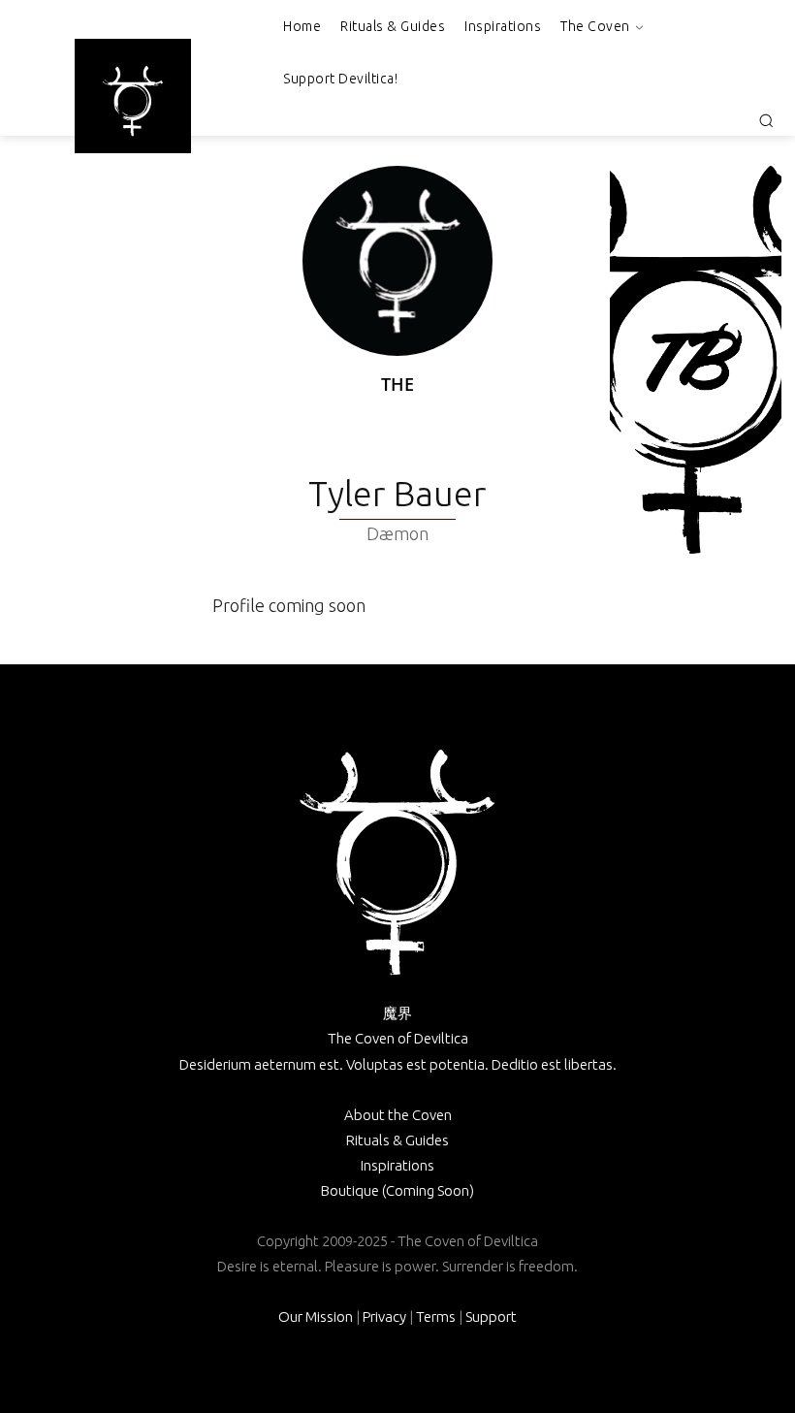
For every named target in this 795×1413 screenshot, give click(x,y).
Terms (436, 1316)
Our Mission (315, 1316)
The (397, 384)
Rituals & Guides (397, 1140)
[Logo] (133, 101)
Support (491, 1316)
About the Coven (398, 1115)
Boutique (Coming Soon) (397, 1190)
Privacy (384, 1316)
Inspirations (397, 1165)
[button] (765, 120)
